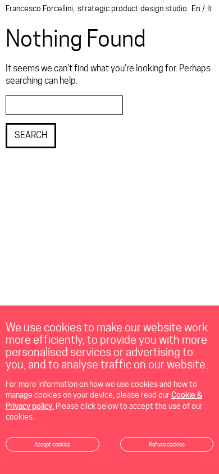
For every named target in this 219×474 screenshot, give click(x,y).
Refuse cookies (167, 444)
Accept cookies (52, 444)
